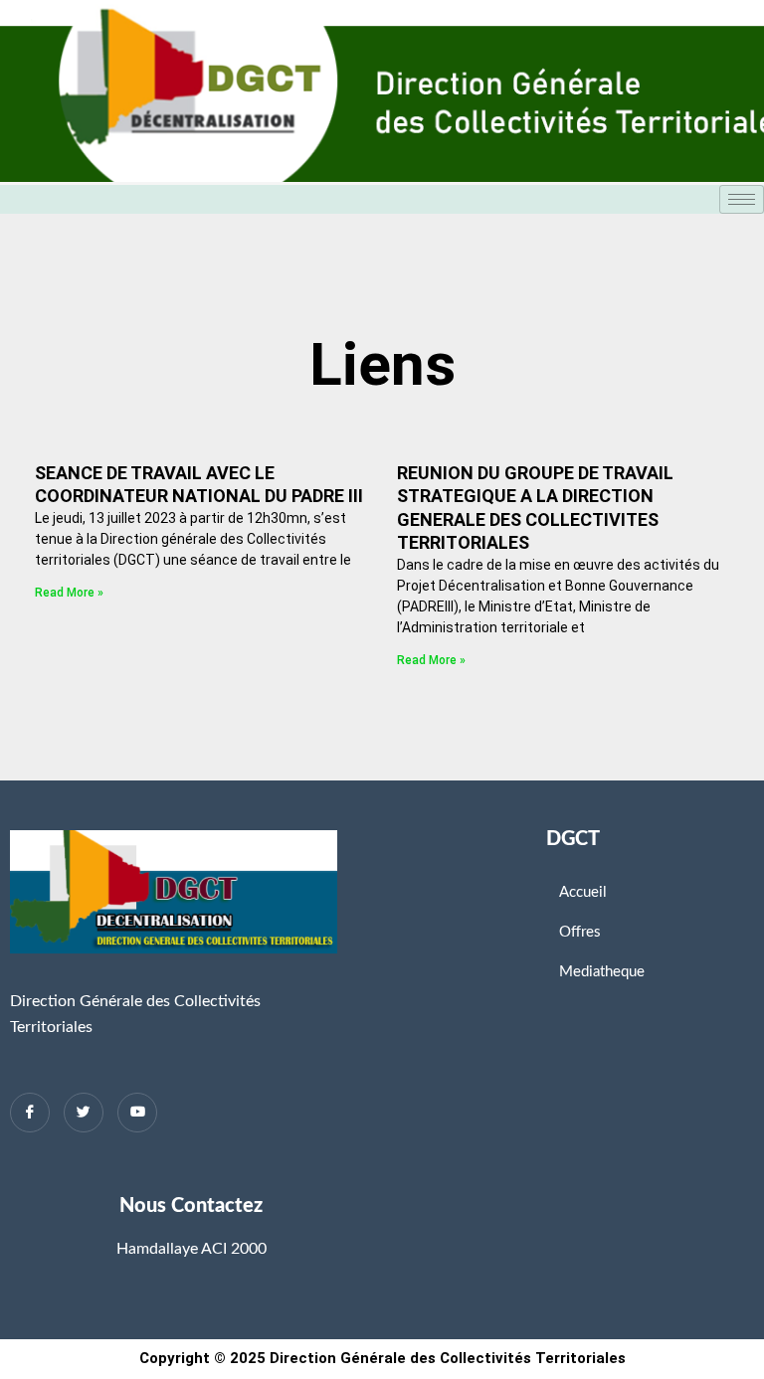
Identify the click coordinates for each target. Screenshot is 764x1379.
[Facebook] (30, 1112)
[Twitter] (83, 1112)
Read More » (69, 593)
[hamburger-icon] (741, 199)
